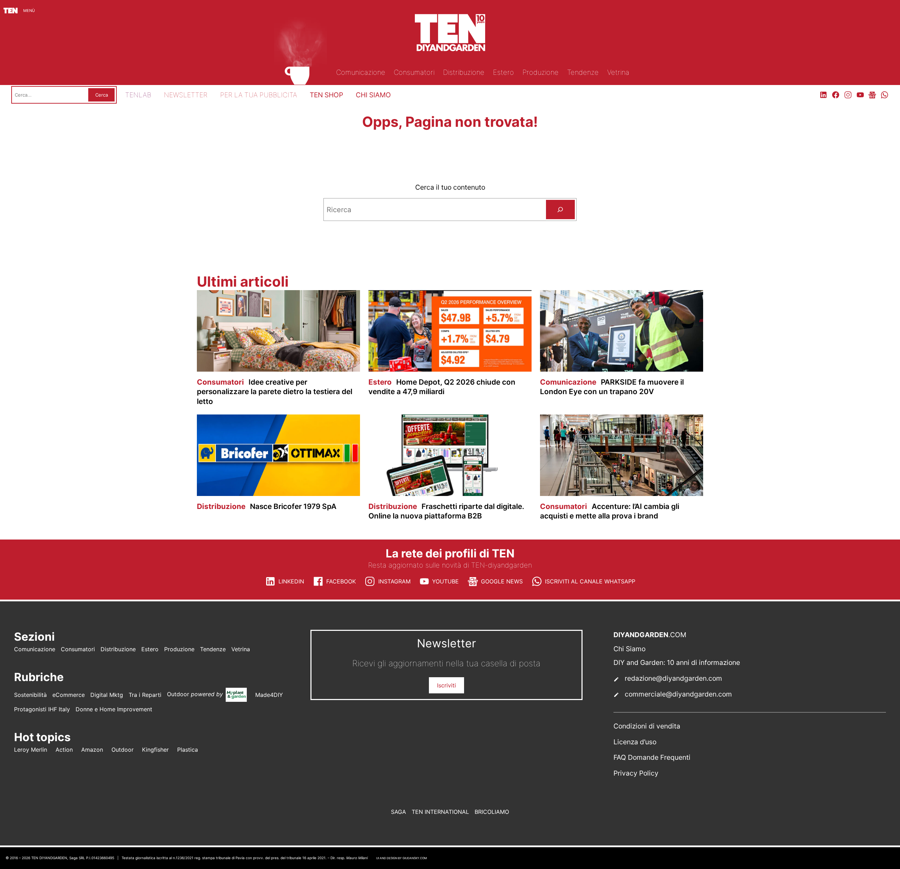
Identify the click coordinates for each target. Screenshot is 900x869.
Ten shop (326, 95)
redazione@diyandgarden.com (673, 678)
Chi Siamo (629, 649)
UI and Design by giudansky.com (401, 858)
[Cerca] (560, 210)
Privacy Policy (635, 773)
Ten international (440, 811)
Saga (398, 811)
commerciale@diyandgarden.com (678, 694)
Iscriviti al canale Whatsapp (590, 581)
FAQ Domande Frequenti (651, 757)
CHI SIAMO (373, 95)
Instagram (394, 581)
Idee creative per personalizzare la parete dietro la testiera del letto (274, 391)
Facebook (341, 581)
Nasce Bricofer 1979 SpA (266, 506)
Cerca (101, 95)
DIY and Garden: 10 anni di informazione (676, 662)
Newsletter (185, 95)
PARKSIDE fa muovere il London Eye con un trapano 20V (612, 387)
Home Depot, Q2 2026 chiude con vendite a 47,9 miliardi (441, 387)
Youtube (445, 581)
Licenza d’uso (634, 742)
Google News (502, 581)
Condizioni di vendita (646, 726)
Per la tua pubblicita (258, 95)
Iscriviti (446, 685)
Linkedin (291, 581)
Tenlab (138, 95)
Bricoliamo (492, 811)
